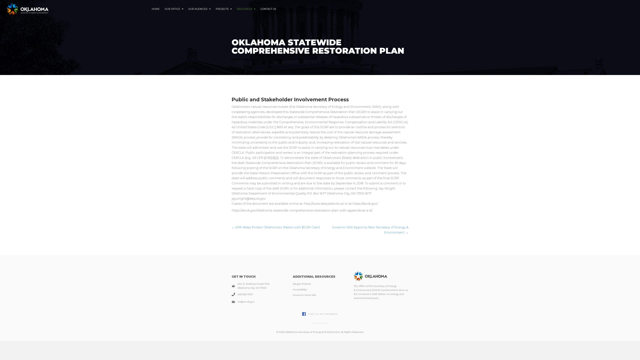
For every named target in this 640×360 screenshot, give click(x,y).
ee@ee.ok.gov (246, 301)
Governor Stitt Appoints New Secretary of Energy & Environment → (370, 230)
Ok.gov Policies (302, 283)
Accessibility (300, 289)
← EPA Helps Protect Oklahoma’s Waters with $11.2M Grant (276, 227)
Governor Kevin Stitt (304, 295)
